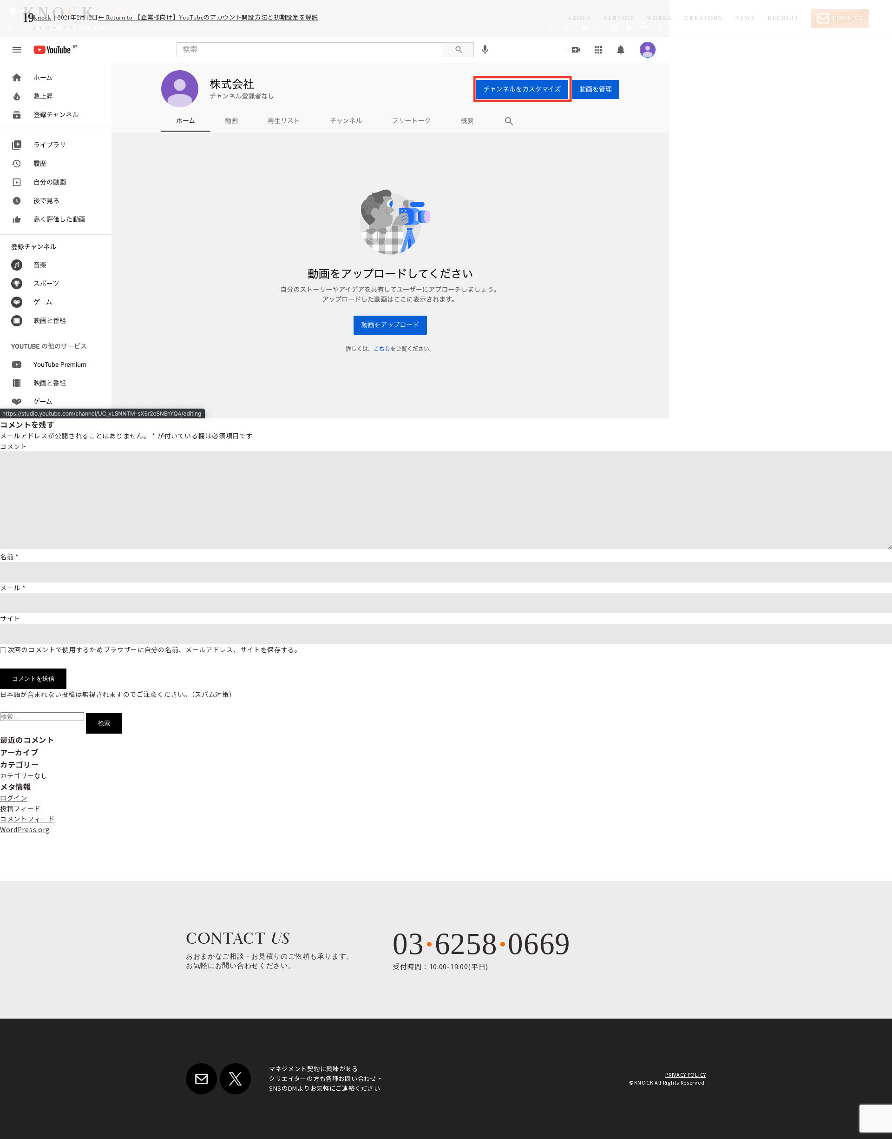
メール (13, 587)
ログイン (13, 797)
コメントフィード (27, 818)
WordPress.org (25, 829)
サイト (10, 618)
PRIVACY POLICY (685, 1074)
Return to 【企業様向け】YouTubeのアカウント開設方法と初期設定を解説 (208, 18)
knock (43, 18)
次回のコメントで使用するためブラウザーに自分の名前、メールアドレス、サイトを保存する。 (155, 649)
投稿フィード (20, 808)
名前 (9, 556)
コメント (13, 446)
